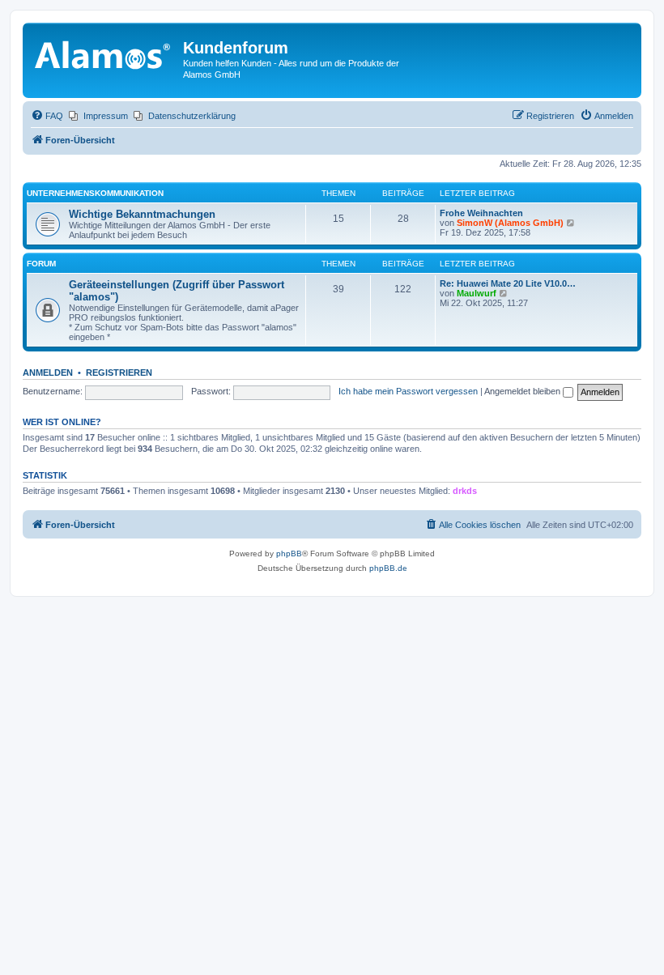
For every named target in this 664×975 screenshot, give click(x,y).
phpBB (289, 553)
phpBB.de (388, 568)
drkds (465, 491)
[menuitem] (47, 116)
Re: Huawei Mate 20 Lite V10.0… (508, 283)
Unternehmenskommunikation (95, 193)
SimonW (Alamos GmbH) (510, 223)
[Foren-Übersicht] (105, 53)
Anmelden (48, 372)
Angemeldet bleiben (523, 391)
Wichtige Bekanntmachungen (142, 214)
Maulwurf (476, 293)
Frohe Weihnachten (481, 213)
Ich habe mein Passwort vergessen (408, 391)
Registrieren (119, 372)
